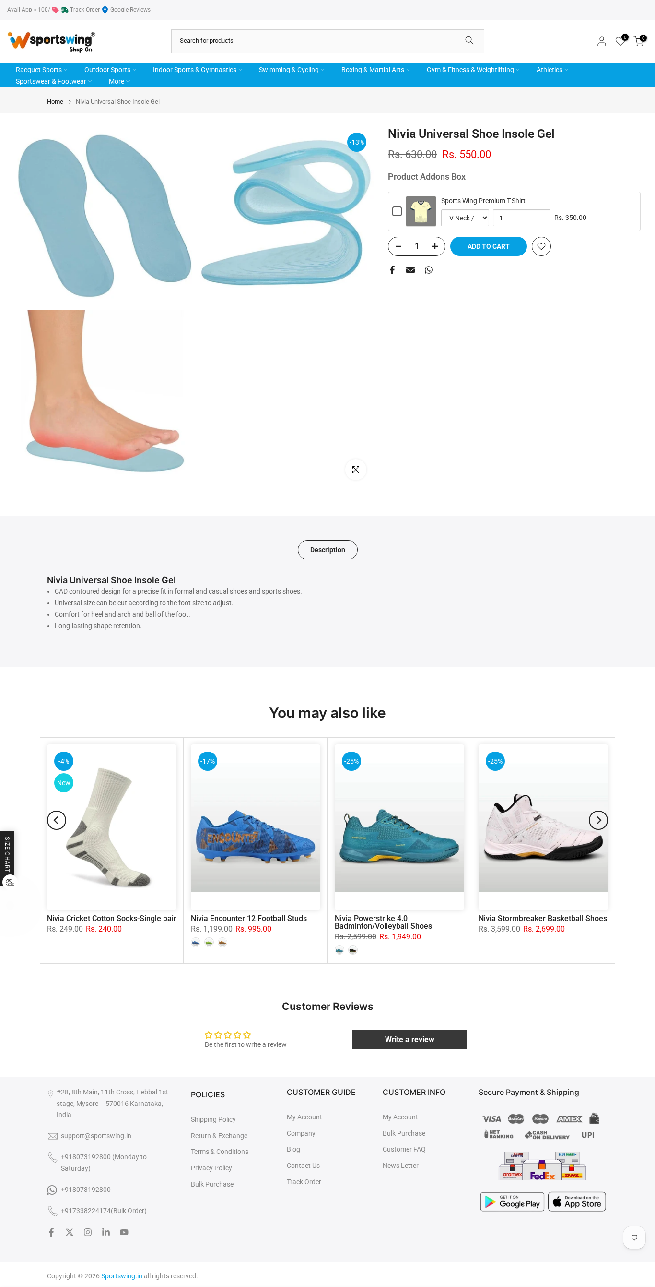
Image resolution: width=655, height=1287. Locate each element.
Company (301, 1133)
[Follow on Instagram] (87, 1232)
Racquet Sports (39, 69)
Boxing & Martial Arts (372, 69)
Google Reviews (130, 9)
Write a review (409, 1039)
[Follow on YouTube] (124, 1232)
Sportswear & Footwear (51, 81)
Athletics (549, 69)
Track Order (85, 9)
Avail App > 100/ (28, 9)
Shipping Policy (213, 1119)
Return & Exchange (219, 1136)
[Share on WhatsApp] (428, 270)
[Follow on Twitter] (69, 1232)
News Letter (401, 1165)
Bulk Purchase (212, 1184)
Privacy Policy (211, 1168)
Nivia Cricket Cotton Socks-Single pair (111, 918)
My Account (304, 1117)
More (116, 81)
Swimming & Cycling (289, 69)
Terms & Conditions (219, 1151)
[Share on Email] (410, 270)
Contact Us (303, 1165)
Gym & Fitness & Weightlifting (470, 69)
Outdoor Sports (107, 69)
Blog (293, 1149)
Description (327, 550)
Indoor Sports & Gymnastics (194, 69)
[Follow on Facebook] (51, 1232)
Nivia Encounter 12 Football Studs (249, 918)
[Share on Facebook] (392, 270)
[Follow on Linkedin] (106, 1232)
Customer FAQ (404, 1149)
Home (55, 101)
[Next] (598, 820)
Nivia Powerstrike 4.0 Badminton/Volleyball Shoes (383, 922)
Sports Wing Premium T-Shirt (483, 201)
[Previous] (56, 820)
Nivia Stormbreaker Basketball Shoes (543, 918)
